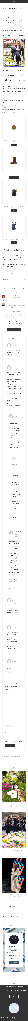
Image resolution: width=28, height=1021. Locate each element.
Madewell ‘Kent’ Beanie (11, 104)
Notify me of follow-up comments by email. (13, 734)
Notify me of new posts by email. (13, 741)
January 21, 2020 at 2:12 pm (14, 536)
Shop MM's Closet (14, 329)
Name (7, 712)
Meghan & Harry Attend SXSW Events (14, 895)
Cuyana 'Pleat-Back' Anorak (17, 300)
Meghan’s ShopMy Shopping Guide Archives (14, 805)
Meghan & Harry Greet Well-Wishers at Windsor (14, 851)
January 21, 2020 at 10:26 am (13, 604)
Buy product (14, 177)
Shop (14, 144)
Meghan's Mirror (14, 8)
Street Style (17, 272)
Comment (8, 693)
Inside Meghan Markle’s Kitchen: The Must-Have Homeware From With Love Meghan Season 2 (17, 305)
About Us (13, 996)
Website (7, 725)
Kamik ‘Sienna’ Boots (11, 112)
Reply (8, 357)
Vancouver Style (14, 273)
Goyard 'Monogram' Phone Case (17, 292)
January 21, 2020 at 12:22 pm (17, 418)
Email (6, 718)
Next (22, 279)
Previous (6, 279)
